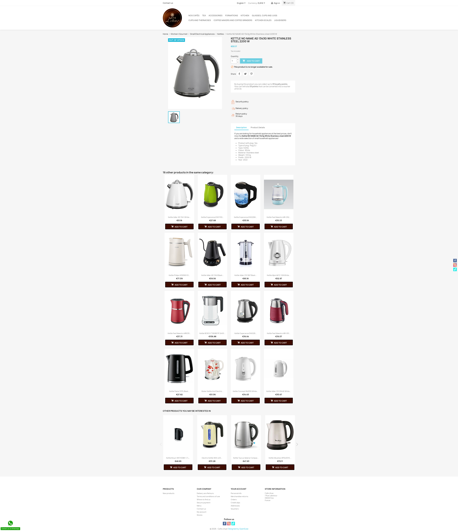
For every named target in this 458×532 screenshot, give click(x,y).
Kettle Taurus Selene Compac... (246, 458)
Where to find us (203, 499)
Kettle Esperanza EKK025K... (245, 217)
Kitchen (245, 15)
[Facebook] (224, 523)
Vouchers (235, 509)
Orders (234, 499)
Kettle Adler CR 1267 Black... (245, 275)
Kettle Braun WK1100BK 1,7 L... (178, 458)
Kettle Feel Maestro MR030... (179, 333)
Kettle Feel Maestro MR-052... (279, 217)
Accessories (215, 15)
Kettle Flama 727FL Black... (179, 391)
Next (296, 444)
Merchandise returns (239, 496)
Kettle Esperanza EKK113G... (212, 217)
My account (201, 512)
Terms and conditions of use (208, 496)
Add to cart (251, 60)
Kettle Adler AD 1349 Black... (212, 275)
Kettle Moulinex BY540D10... (280, 458)
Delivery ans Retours (205, 493)
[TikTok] (233, 523)
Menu (199, 506)
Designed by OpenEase (238, 529)
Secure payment (203, 502)
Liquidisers (280, 20)
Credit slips (235, 502)
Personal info (236, 493)
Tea (204, 15)
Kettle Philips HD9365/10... (179, 275)
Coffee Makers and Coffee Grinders (233, 20)
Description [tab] (241, 127)
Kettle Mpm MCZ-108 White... (278, 275)
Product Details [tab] (258, 127)
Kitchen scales (263, 20)
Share (239, 73)
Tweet (245, 73)
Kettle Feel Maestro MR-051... (278, 333)
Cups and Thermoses (199, 20)
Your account (238, 489)
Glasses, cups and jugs (264, 15)
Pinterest (251, 73)
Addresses (235, 506)
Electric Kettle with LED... (212, 458)
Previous (161, 444)
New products (168, 493)
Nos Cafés (193, 15)
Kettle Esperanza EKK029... (245, 333)
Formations (231, 15)
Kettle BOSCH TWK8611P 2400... (212, 333)
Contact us (168, 3)
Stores (199, 515)
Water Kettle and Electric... (212, 391)
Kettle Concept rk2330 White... (245, 391)
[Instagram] (229, 523)
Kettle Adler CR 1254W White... (278, 391)
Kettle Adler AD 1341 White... (179, 217)
